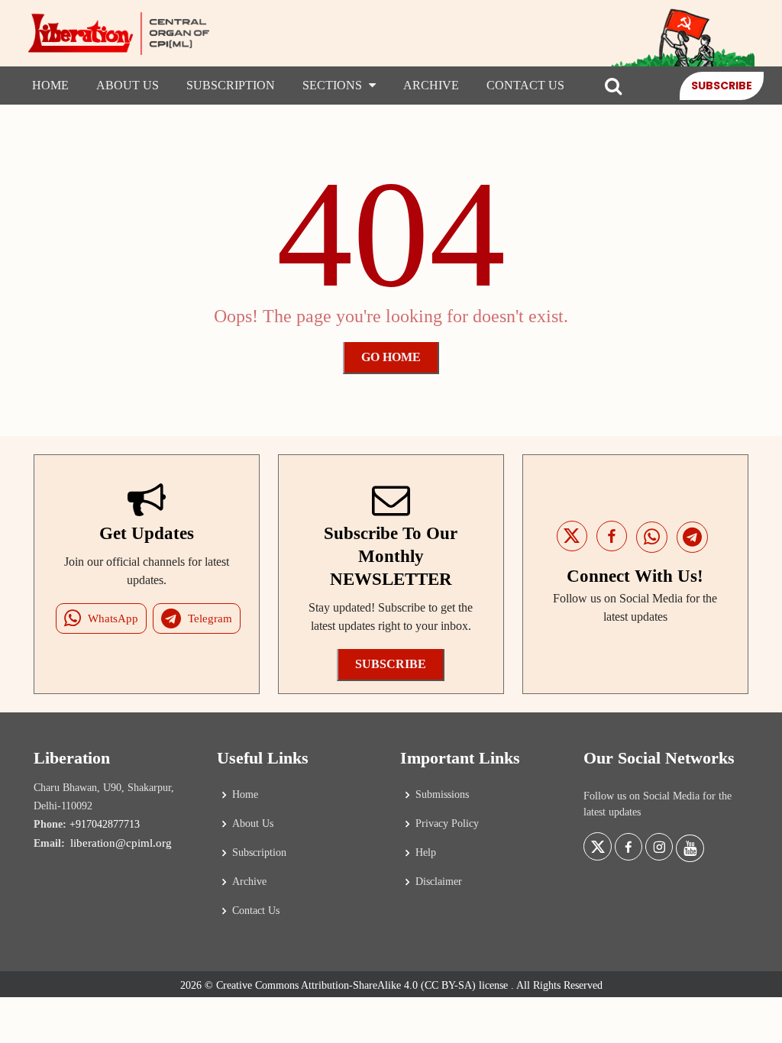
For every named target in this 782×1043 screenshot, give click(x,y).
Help (425, 853)
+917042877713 (104, 824)
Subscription (230, 85)
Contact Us (525, 85)
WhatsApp (113, 618)
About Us (127, 85)
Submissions (442, 795)
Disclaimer (438, 882)
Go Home (391, 356)
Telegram (210, 618)
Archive (431, 85)
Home (50, 85)
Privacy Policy (447, 824)
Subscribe (721, 85)
